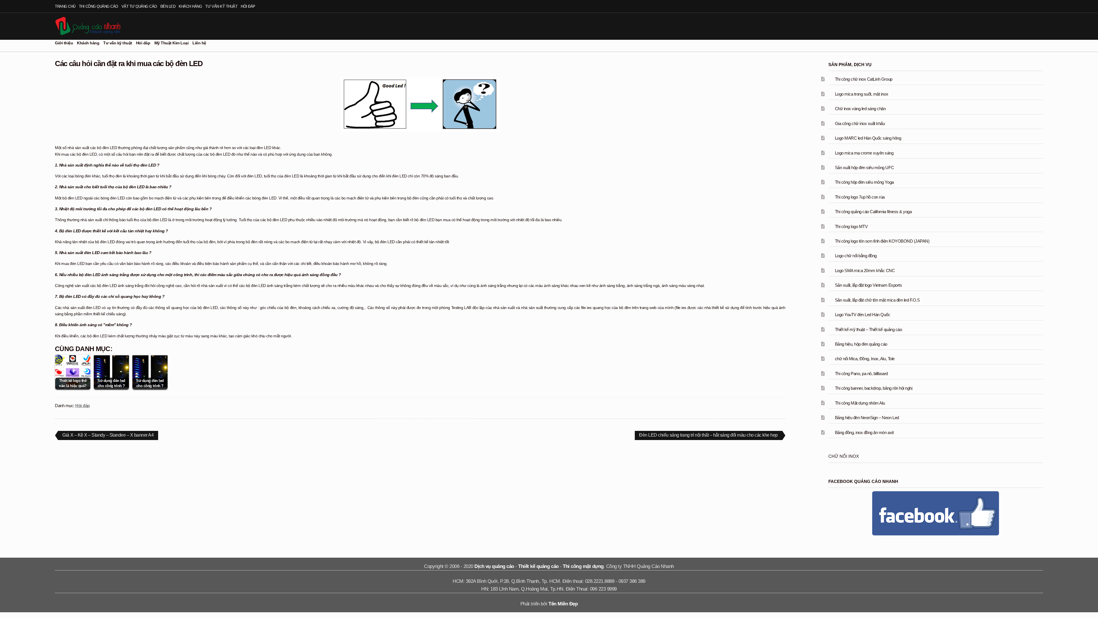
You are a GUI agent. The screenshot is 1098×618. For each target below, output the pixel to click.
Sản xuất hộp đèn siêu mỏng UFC (864, 167)
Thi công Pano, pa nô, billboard (861, 373)
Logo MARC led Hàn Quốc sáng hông (868, 138)
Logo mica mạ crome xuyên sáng (864, 152)
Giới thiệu (64, 43)
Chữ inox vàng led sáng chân (860, 108)
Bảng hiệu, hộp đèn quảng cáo (861, 344)
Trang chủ (65, 6)
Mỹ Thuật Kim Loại (171, 43)
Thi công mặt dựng (583, 566)
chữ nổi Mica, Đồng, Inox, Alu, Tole (865, 358)
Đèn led (168, 6)
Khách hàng (190, 6)
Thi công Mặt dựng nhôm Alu (860, 403)
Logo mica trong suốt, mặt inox (861, 94)
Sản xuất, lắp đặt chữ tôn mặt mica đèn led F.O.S (877, 300)
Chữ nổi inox (843, 456)
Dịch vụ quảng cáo (494, 566)
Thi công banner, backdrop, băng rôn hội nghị (873, 388)
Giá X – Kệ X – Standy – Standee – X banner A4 (108, 436)
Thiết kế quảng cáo (538, 566)
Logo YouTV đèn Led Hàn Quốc (862, 314)
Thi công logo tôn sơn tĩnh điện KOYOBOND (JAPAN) (882, 241)
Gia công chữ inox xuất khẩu (860, 123)
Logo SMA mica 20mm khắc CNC (865, 270)
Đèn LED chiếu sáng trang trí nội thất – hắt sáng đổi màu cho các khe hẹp (708, 436)
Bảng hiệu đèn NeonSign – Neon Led (867, 417)
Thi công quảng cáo (98, 6)
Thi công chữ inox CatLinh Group (863, 79)
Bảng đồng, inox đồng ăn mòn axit (864, 432)
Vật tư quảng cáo (139, 6)
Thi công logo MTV (851, 226)
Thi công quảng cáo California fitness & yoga (873, 211)
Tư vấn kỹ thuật (221, 6)
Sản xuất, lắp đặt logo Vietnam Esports (868, 285)
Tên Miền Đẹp (563, 604)
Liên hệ (199, 43)
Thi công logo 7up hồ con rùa (860, 197)
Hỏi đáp (248, 6)
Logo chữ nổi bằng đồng (856, 255)
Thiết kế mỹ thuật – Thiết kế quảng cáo (868, 329)
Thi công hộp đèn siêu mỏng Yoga (864, 182)
